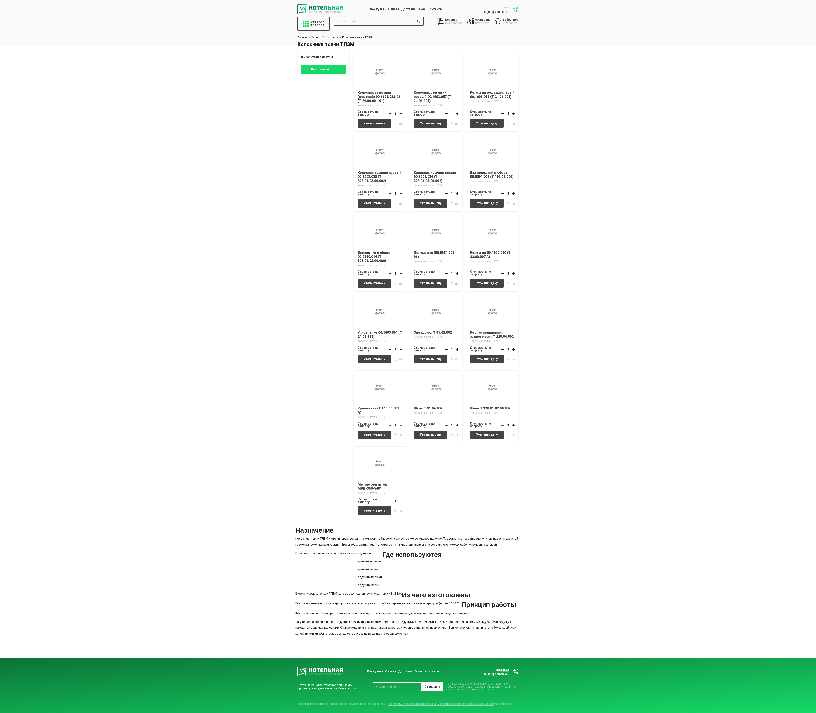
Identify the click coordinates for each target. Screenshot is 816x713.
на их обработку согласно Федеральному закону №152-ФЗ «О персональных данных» (482, 686)
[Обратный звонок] (515, 9)
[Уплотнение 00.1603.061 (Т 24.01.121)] (380, 311)
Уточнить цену (374, 123)
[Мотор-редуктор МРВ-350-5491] (380, 463)
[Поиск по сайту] (418, 21)
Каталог (316, 37)
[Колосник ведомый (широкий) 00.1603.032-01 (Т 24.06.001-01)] (380, 71)
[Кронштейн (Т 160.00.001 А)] (380, 387)
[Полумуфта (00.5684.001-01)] (436, 231)
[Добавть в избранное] (395, 123)
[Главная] (320, 9)
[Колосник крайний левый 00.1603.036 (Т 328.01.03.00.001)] (436, 151)
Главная (302, 37)
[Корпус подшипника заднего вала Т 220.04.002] (492, 311)
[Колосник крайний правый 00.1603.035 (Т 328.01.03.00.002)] (380, 151)
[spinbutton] (395, 114)
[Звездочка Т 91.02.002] (436, 311)
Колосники (331, 37)
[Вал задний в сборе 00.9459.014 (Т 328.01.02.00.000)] (380, 231)
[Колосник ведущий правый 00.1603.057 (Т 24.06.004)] (436, 71)
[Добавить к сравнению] (400, 123)
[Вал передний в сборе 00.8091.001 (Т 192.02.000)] (492, 151)
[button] (401, 113)
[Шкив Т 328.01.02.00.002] (492, 387)
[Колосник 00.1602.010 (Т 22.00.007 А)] (492, 231)
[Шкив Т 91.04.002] (436, 387)
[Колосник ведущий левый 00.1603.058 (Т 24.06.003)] (492, 71)
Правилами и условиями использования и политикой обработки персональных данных (441, 703)
